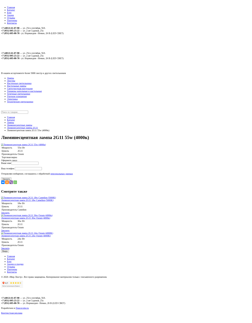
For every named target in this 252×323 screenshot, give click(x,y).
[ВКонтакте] (3, 182)
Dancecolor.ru (22, 308)
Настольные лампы (16, 86)
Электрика (12, 99)
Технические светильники (20, 101)
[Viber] (11, 182)
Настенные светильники (19, 83)
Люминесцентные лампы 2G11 (22, 127)
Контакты (12, 23)
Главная (11, 7)
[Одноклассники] (7, 182)
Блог (9, 12)
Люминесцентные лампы (19, 125)
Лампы (10, 78)
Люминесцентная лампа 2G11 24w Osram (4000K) (26, 235)
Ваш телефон (7, 168)
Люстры (11, 80)
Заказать (6, 179)
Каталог (11, 10)
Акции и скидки (15, 264)
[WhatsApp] (15, 182)
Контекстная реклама (11, 313)
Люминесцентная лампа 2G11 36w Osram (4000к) (25, 218)
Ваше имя (6, 163)
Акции (10, 15)
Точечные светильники (18, 94)
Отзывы (11, 18)
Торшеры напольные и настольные (24, 91)
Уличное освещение (17, 96)
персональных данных (61, 173)
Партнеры (12, 20)
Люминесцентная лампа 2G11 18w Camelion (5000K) (27, 200)
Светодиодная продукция (20, 88)
